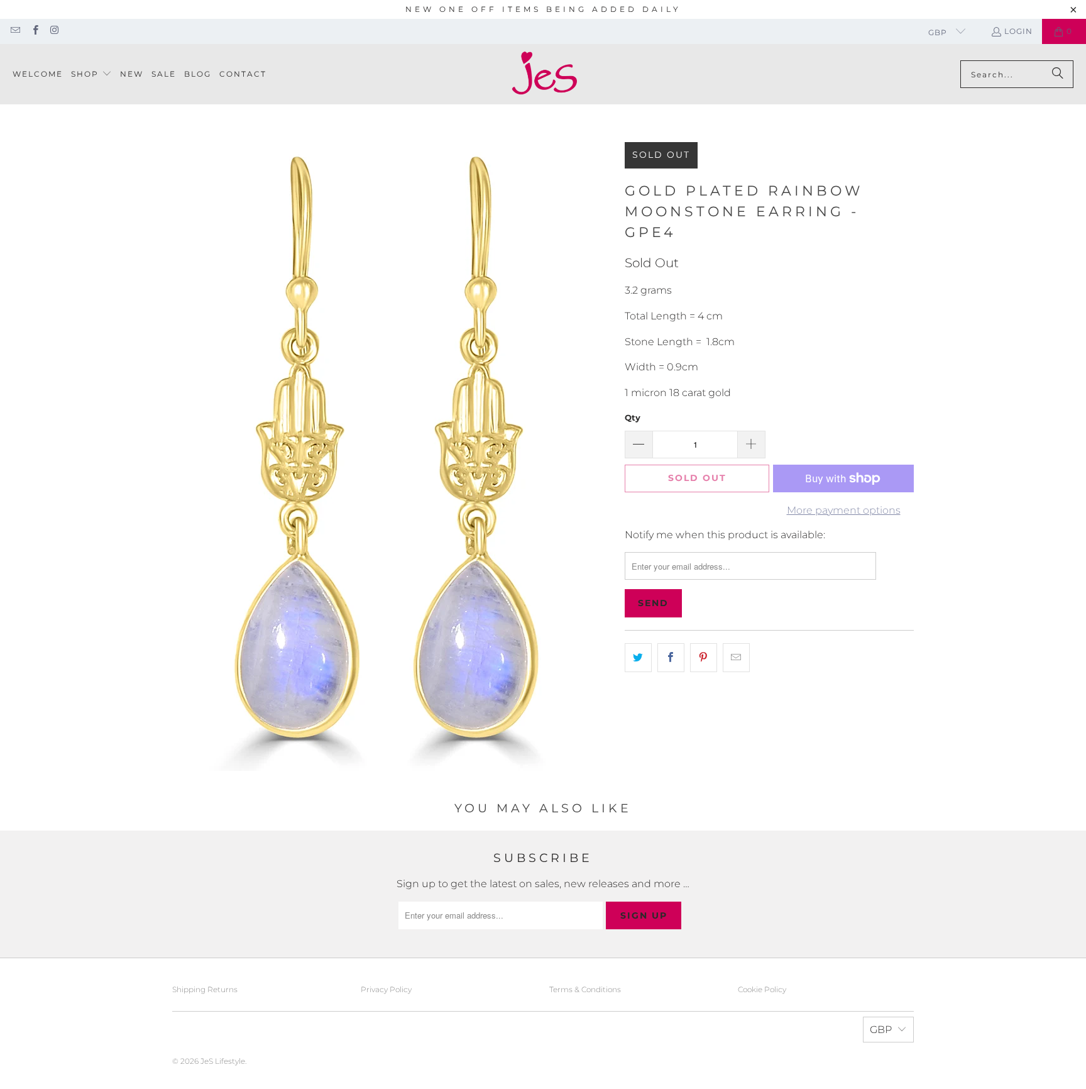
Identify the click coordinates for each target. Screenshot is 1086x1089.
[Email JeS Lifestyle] (14, 31)
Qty (632, 417)
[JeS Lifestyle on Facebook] (34, 31)
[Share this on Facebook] (670, 657)
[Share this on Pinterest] (703, 657)
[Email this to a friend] (736, 657)
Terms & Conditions (585, 989)
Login (1018, 31)
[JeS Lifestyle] (545, 74)
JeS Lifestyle (222, 1061)
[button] (91, 74)
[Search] (1057, 74)
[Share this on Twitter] (638, 657)
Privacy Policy (386, 989)
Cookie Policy (762, 989)
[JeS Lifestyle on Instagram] (54, 31)
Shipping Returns (205, 989)
